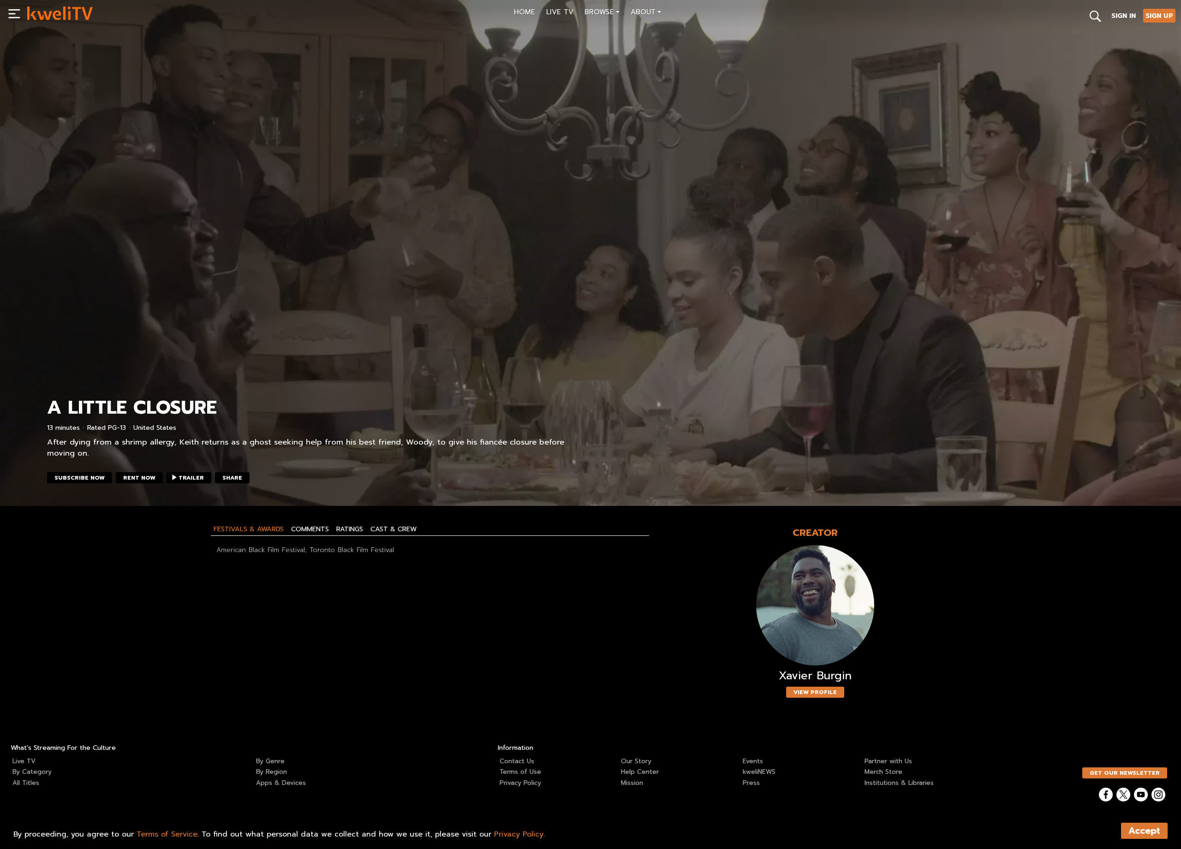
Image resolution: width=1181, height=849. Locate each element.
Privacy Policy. (519, 834)
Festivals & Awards (249, 529)
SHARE (232, 478)
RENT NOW (139, 478)
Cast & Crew (393, 529)
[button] (602, 13)
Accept (1144, 830)
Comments (310, 529)
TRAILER (191, 478)
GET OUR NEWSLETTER (1125, 773)
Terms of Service (167, 834)
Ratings (349, 529)
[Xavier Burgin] (815, 605)
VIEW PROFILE (815, 692)
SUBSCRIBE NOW (79, 478)
